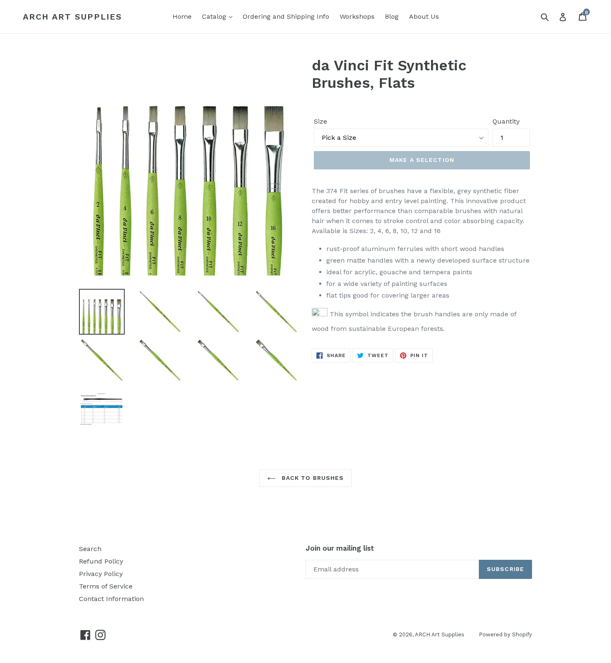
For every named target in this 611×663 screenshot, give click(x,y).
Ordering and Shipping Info (286, 16)
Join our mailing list (340, 548)
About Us (424, 16)
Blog (392, 16)
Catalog (215, 16)
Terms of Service (106, 586)
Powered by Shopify (505, 634)
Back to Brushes (312, 477)
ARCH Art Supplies (72, 17)
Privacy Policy (101, 574)
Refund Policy (101, 561)
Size (320, 121)
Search (90, 549)
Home (182, 16)
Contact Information (111, 599)
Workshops (357, 16)
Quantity (506, 121)
